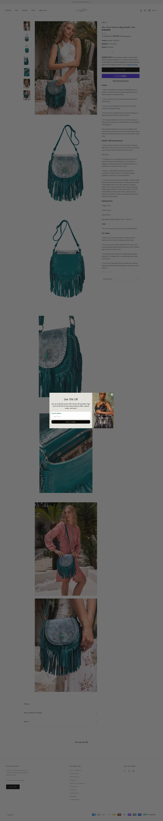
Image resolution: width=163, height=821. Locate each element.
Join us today (70, 422)
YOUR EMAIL (57, 413)
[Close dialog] (112, 394)
